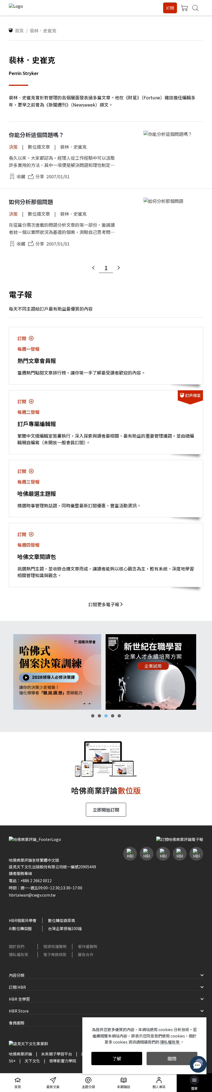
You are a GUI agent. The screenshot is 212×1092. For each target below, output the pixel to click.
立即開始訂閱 (106, 809)
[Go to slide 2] (99, 715)
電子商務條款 (55, 954)
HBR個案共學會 (22, 920)
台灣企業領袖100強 (65, 928)
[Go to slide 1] (92, 715)
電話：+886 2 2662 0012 (30, 880)
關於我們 (16, 946)
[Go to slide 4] (112, 715)
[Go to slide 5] (119, 715)
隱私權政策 (18, 954)
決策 (13, 146)
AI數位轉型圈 (20, 928)
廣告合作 (85, 954)
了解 (116, 1058)
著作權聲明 (87, 946)
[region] (106, 672)
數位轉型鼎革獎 (61, 920)
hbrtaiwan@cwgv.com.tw (32, 895)
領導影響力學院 (62, 1060)
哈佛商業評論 (20, 1054)
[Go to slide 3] (106, 715)
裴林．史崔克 (73, 146)
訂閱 (170, 8)
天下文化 (32, 1060)
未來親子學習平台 (56, 1054)
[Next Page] (118, 267)
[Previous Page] (93, 267)
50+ (12, 1060)
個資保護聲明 (55, 946)
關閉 (172, 1058)
